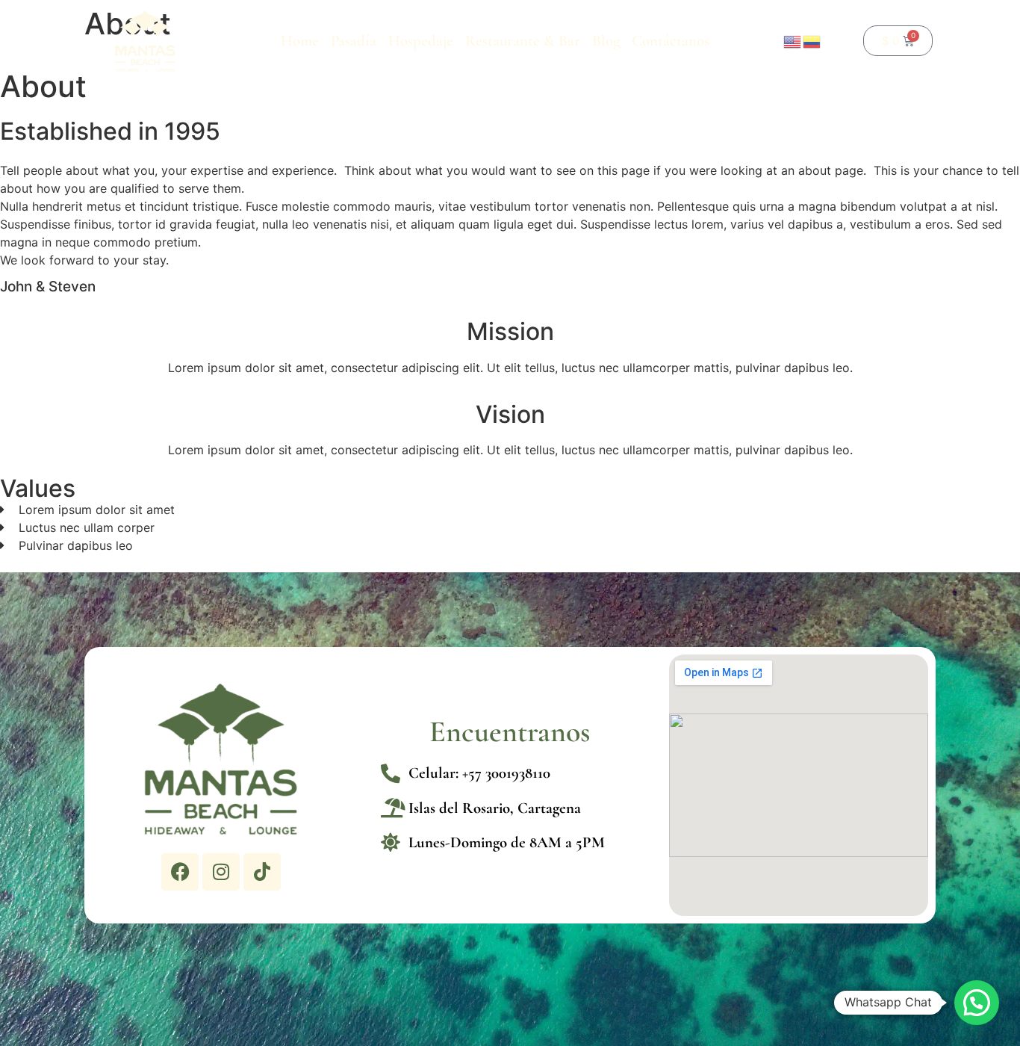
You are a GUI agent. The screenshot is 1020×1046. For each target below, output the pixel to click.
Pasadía (353, 40)
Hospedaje (420, 40)
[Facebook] (180, 872)
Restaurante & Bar (522, 40)
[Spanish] (812, 40)
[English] (793, 40)
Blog (606, 40)
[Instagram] (221, 872)
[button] (976, 1002)
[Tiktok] (262, 872)
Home (300, 40)
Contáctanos (670, 40)
